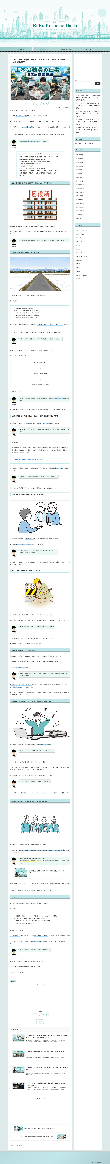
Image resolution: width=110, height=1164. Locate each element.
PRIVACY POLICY (97, 1158)
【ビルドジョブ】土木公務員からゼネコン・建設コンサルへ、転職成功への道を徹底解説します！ (88, 106)
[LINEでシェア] (43, 103)
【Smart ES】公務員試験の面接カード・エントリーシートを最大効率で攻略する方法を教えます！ (88, 122)
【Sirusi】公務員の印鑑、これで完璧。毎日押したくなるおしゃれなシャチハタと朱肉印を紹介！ (88, 114)
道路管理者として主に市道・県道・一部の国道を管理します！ (35, 161)
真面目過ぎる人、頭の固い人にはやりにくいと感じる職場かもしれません (40, 170)
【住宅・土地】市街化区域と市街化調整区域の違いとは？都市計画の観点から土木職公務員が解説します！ (88, 98)
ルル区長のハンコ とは (85, 1158)
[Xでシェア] (33, 103)
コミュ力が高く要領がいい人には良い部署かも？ (33, 168)
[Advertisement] (40, 996)
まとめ (22, 175)
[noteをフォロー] (43, 1022)
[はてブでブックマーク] (40, 103)
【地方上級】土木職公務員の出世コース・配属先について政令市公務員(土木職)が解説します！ (88, 130)
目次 (38, 154)
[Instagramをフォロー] (40, 1022)
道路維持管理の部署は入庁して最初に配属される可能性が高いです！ (38, 173)
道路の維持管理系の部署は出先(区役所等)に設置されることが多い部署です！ (41, 157)
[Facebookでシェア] (36, 103)
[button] (47, 103)
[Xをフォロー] (36, 1022)
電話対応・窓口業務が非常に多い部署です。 (31, 164)
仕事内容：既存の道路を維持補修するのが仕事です (34, 159)
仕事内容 (14, 981)
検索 (76, 80)
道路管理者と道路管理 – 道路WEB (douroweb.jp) (28, 459)
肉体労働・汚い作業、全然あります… (30, 166)
